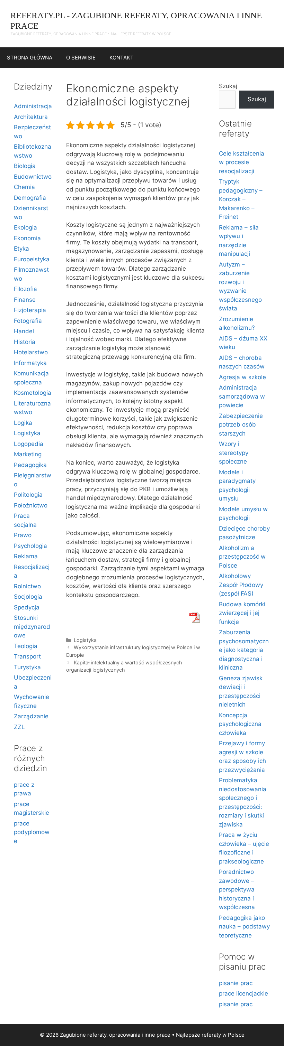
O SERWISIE (81, 57)
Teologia (25, 646)
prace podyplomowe (32, 832)
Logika (23, 422)
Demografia (30, 197)
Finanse (25, 299)
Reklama (26, 556)
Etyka (21, 248)
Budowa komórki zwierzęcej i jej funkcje (242, 613)
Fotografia (28, 320)
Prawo (23, 535)
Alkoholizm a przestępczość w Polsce (242, 556)
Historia (24, 341)
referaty (211, 1034)
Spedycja (26, 607)
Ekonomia (27, 238)
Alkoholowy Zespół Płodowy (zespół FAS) (241, 584)
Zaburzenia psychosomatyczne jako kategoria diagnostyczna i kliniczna (244, 650)
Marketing (28, 454)
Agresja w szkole (242, 377)
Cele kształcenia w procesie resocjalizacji (241, 162)
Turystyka (27, 667)
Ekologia (25, 227)
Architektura (31, 116)
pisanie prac (235, 983)
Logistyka (85, 640)
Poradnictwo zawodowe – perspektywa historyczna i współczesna (237, 889)
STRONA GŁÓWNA (29, 57)
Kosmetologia (32, 392)
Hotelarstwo (31, 352)
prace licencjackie (243, 993)
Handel (24, 331)
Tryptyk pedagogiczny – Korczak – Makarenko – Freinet (241, 199)
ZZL (19, 726)
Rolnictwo (27, 586)
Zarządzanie (31, 716)
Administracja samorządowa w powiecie (242, 396)
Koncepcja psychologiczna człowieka (240, 724)
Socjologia (28, 596)
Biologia (25, 165)
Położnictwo (30, 505)
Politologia (28, 494)
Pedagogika (30, 464)
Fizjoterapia (30, 310)
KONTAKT (121, 57)
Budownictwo (33, 176)
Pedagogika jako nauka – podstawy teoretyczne (244, 926)
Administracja (33, 106)
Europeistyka (32, 259)
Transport (27, 656)
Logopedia (28, 443)
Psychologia (30, 545)
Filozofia (25, 289)
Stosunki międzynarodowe (32, 626)
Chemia (24, 187)
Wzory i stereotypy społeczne (233, 452)
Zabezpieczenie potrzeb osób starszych (241, 424)
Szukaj (228, 86)
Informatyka (30, 362)
